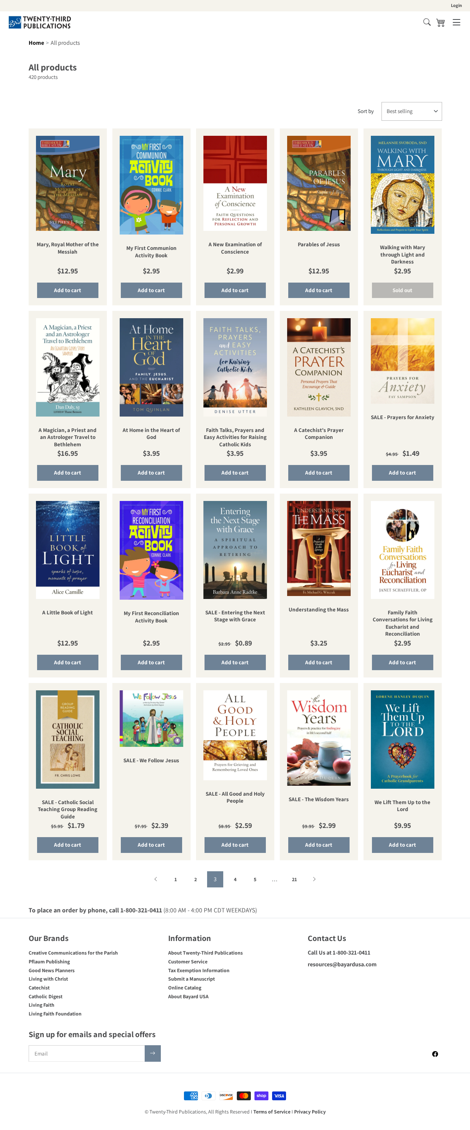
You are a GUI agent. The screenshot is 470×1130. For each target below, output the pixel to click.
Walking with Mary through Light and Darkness (402, 254)
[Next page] (314, 879)
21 (294, 879)
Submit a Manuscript (191, 978)
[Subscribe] (153, 1053)
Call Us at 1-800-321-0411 (339, 952)
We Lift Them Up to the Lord (402, 806)
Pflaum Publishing (49, 961)
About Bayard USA (188, 996)
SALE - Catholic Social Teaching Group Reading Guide (67, 809)
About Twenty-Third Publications (205, 952)
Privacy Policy (310, 1111)
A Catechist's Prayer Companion (319, 433)
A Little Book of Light (67, 612)
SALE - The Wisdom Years (319, 799)
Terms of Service (271, 1111)
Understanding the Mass (319, 609)
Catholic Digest (45, 996)
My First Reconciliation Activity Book (151, 617)
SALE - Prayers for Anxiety (402, 417)
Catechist (39, 987)
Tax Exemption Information (198, 970)
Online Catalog (184, 987)
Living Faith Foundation (55, 1013)
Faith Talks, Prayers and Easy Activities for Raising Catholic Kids (235, 437)
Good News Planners (52, 970)
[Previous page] (156, 879)
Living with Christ (48, 978)
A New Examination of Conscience (235, 248)
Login (456, 5)
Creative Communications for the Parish (73, 952)
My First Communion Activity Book (151, 251)
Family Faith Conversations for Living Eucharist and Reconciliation (403, 623)
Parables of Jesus (319, 244)
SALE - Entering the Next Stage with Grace (235, 616)
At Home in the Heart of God (151, 433)
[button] (427, 22)
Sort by (366, 111)
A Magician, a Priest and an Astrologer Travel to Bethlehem (68, 437)
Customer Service (187, 961)
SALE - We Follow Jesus (151, 760)
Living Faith (41, 1005)
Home (36, 43)
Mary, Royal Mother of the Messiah (68, 248)
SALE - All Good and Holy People (235, 797)
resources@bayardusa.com (342, 964)
